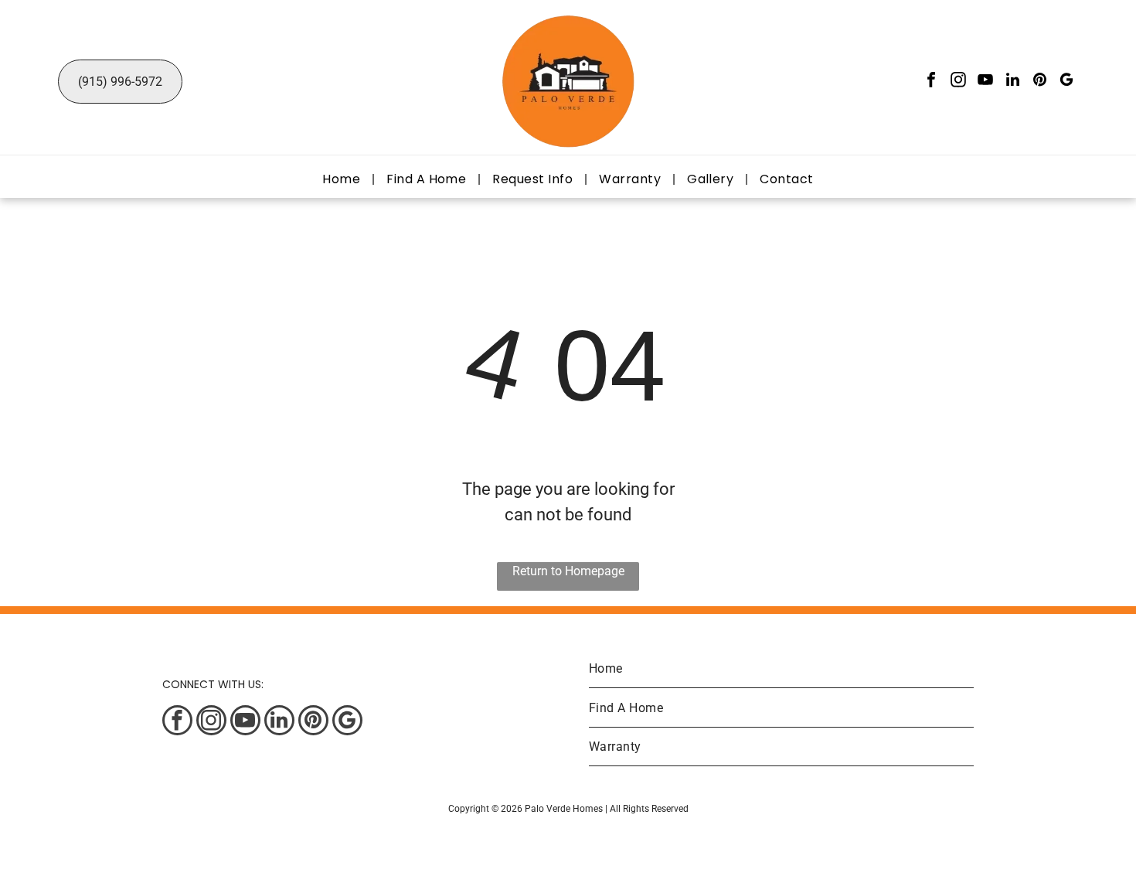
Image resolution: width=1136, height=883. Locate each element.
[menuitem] (343, 179)
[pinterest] (1039, 81)
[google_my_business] (1066, 81)
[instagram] (958, 81)
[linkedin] (1012, 81)
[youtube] (985, 81)
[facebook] (931, 81)
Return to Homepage (568, 571)
